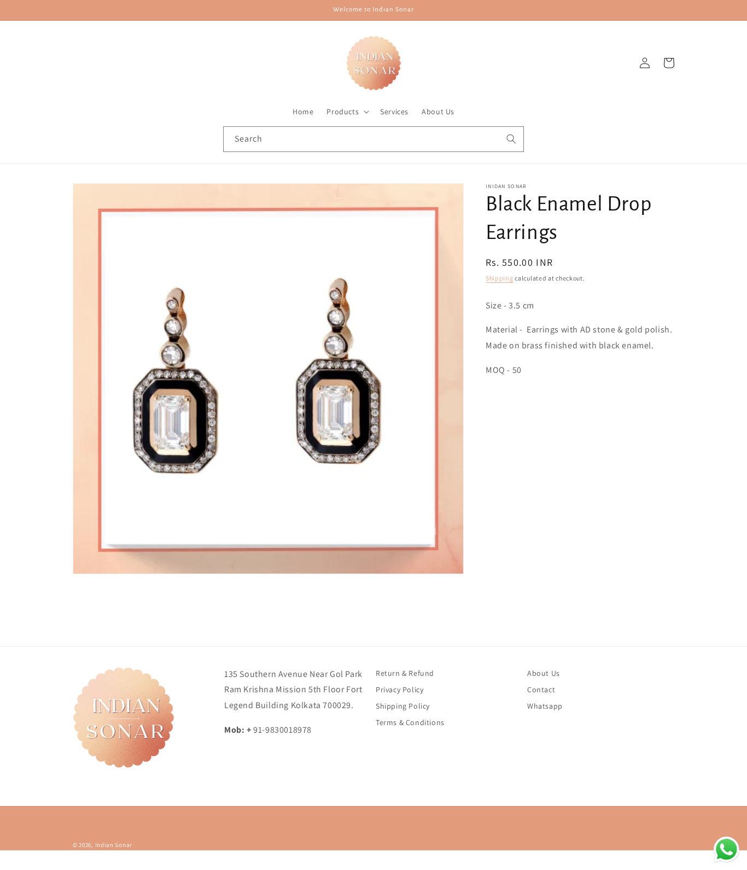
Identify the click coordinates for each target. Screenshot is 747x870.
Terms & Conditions (410, 722)
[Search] (511, 139)
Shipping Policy (403, 706)
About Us (543, 673)
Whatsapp (545, 706)
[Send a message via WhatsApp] (726, 849)
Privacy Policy (399, 689)
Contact (541, 689)
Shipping (499, 278)
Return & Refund (405, 673)
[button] (347, 111)
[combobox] (373, 139)
